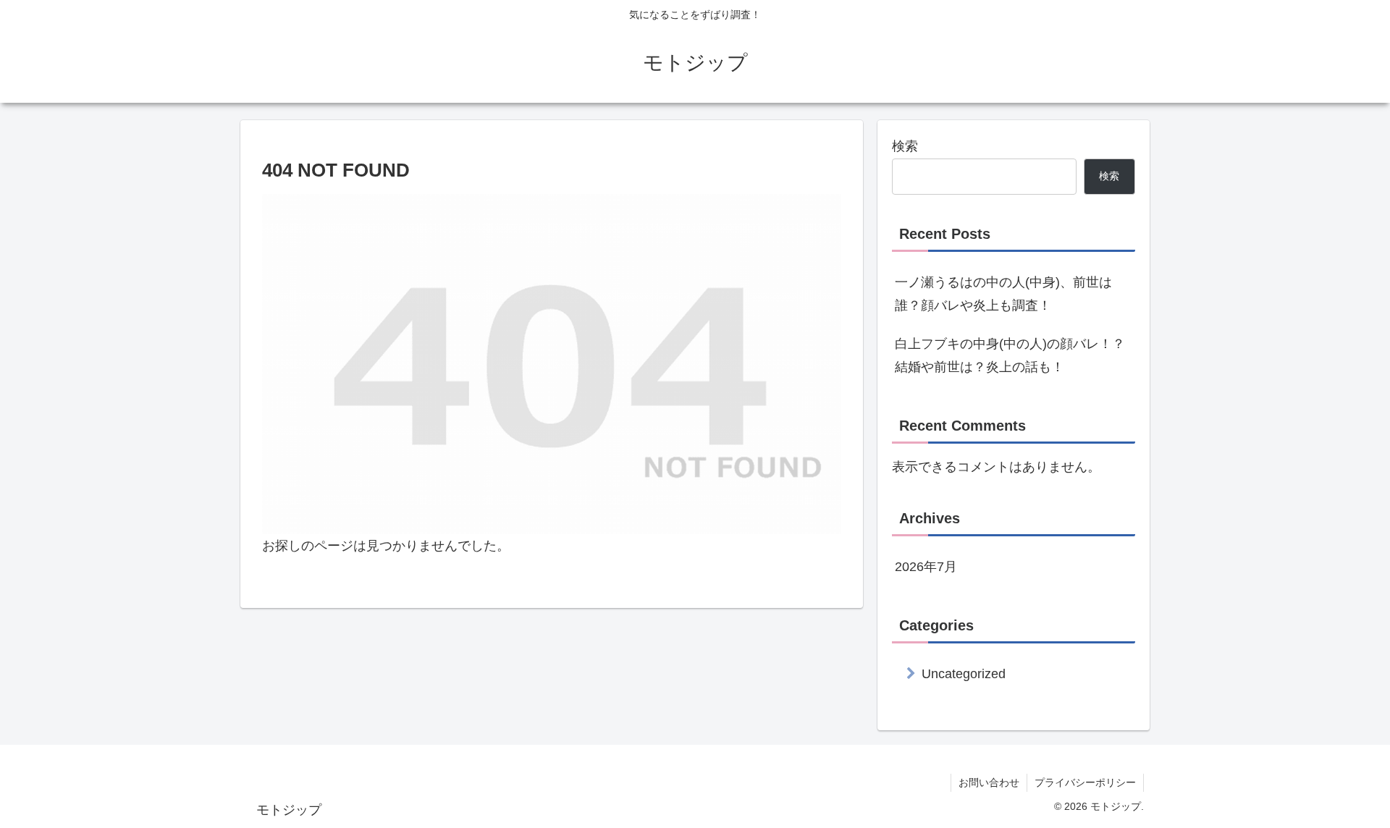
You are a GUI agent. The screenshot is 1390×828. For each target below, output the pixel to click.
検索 (905, 146)
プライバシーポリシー (1085, 782)
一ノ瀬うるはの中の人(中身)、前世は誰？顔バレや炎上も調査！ (1003, 294)
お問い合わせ (989, 782)
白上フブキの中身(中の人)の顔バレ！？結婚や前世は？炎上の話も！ (1010, 355)
